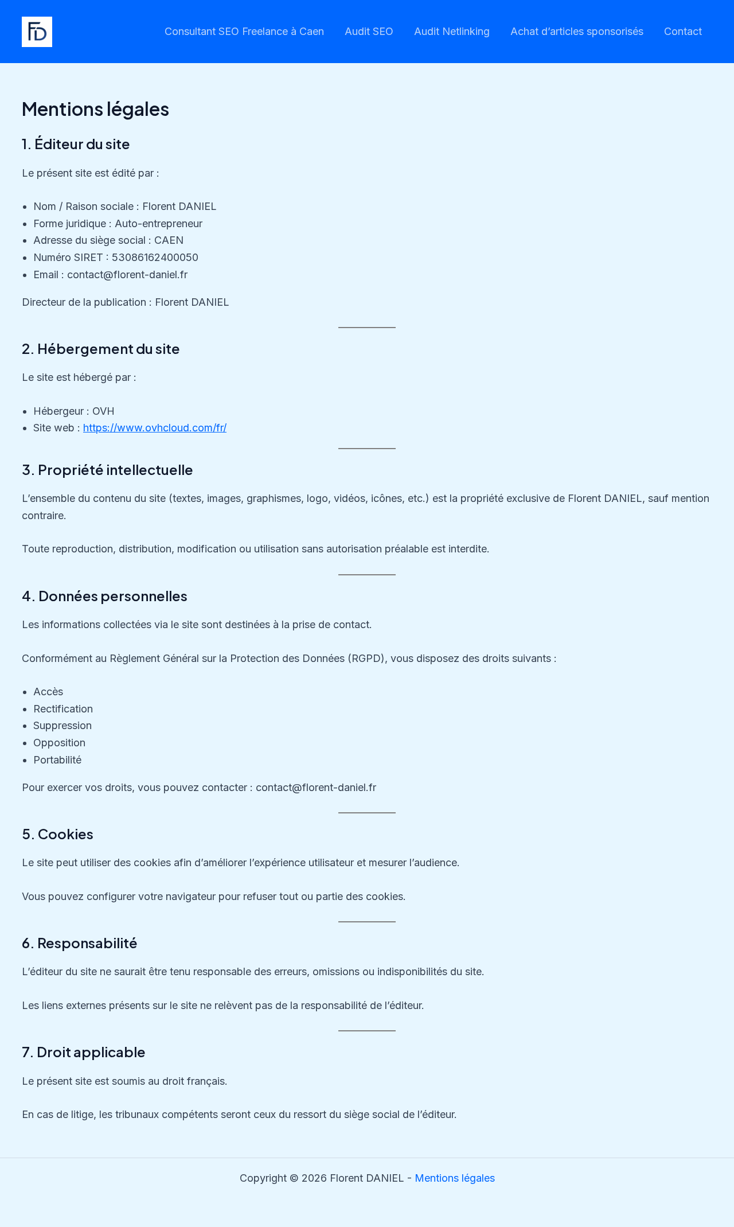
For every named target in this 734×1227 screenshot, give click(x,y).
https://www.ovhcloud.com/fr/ (155, 428)
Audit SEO (369, 31)
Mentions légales (455, 1178)
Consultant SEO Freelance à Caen (244, 31)
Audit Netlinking (452, 31)
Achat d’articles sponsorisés (576, 31)
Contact (683, 31)
